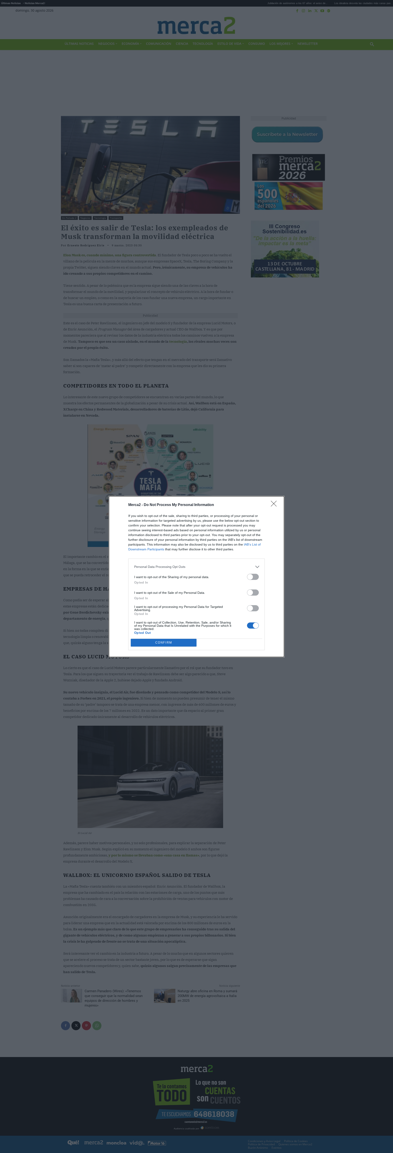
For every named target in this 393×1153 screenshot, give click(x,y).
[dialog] (196, 576)
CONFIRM (163, 642)
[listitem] (196, 566)
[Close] (275, 505)
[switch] (253, 577)
